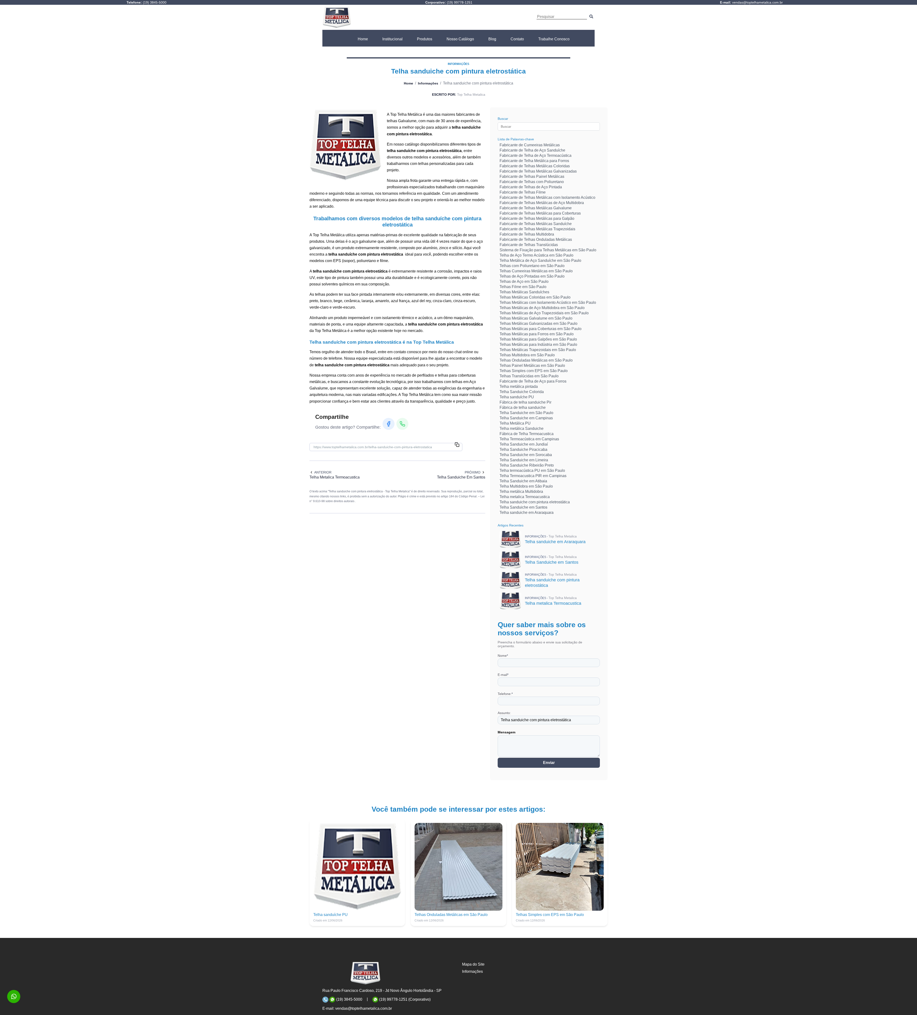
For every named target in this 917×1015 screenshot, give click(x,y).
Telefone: (505, 694)
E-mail (503, 675)
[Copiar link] (457, 445)
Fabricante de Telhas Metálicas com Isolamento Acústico (547, 197)
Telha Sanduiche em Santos (523, 507)
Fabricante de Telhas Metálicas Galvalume (536, 208)
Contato (517, 39)
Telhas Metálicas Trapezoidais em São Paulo (538, 350)
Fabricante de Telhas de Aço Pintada (531, 187)
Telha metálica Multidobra (521, 491)
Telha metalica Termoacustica (525, 497)
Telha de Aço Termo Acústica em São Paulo (536, 255)
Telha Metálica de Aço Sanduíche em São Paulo (540, 260)
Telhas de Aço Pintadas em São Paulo (532, 276)
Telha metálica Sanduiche (522, 428)
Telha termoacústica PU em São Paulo (532, 470)
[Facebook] (389, 424)
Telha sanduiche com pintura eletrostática (535, 502)
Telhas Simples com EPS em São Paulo (534, 371)
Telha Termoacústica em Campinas (529, 439)
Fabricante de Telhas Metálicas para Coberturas (540, 213)
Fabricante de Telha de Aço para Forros (533, 381)
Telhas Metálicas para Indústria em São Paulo (538, 344)
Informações (428, 83)
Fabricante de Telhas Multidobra (527, 234)
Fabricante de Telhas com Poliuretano (532, 182)
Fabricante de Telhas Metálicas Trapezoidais (537, 229)
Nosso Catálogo (460, 39)
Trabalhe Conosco (554, 39)
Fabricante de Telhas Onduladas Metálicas (536, 239)
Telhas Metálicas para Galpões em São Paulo (538, 339)
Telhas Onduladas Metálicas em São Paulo (536, 360)
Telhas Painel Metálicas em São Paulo (532, 365)
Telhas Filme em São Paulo (523, 287)
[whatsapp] (13, 996)
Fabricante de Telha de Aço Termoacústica (535, 155)
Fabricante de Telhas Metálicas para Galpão (537, 218)
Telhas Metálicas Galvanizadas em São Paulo (538, 323)
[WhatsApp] (402, 424)
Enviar (549, 763)
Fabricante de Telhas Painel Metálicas (532, 176)
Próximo (472, 472)
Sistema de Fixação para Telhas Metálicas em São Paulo (548, 250)
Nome (503, 655)
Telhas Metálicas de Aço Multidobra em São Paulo (542, 308)
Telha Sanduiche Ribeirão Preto (527, 465)
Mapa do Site (473, 964)
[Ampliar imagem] (345, 145)
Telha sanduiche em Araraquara (527, 512)
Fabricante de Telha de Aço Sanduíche (532, 150)
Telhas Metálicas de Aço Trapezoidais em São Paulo (544, 313)
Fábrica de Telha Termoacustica (527, 434)
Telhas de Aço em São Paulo (524, 281)
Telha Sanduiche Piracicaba (523, 449)
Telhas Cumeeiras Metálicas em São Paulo (536, 271)
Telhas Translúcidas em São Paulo (529, 376)
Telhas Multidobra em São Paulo (527, 355)
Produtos (424, 39)
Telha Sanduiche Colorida (522, 392)
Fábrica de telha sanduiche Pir (525, 402)
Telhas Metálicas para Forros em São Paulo (537, 334)
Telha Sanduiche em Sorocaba (526, 455)
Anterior (322, 472)
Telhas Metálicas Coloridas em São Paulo (535, 297)
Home (363, 39)
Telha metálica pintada (519, 386)
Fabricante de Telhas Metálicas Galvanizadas (538, 171)
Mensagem (506, 732)
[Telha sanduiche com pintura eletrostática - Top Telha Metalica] (336, 17)
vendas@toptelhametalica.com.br (363, 1008)
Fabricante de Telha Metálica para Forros (534, 161)
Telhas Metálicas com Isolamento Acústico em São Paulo (548, 302)
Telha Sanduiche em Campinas (526, 418)
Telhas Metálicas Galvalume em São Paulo (536, 318)
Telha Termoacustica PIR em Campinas (533, 476)
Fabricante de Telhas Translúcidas (529, 245)
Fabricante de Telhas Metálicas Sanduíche (536, 224)
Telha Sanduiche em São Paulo (526, 413)
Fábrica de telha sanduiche (523, 407)
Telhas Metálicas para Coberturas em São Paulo (540, 329)
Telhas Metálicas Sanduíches (524, 292)
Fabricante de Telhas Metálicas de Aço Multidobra (542, 203)
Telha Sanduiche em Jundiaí (524, 444)
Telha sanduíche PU (517, 397)
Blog (492, 39)
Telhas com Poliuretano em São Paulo (532, 266)
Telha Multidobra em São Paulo (526, 486)
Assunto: (504, 713)
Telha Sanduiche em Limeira (524, 460)
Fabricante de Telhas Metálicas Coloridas (535, 166)
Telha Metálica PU (515, 423)
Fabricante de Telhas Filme (523, 192)
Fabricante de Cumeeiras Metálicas (530, 145)
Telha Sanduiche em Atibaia (523, 481)
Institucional (392, 39)
